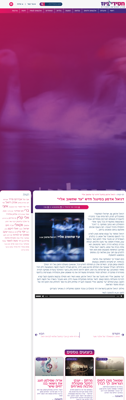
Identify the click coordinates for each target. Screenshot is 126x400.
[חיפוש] (42, 4)
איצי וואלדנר (19, 211)
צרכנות (15, 11)
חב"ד (12, 226)
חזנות (24, 11)
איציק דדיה (21, 214)
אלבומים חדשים (90, 11)
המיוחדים (49, 11)
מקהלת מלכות (10, 238)
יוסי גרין (21, 231)
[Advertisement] (79, 315)
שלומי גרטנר (9, 247)
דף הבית (120, 195)
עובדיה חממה (19, 244)
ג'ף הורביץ (5, 218)
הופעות (68, 11)
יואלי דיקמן (13, 229)
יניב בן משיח (12, 232)
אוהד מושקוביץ (13, 207)
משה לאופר (12, 241)
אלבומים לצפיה (36, 11)
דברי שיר (12, 221)
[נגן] (121, 296)
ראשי (112, 11)
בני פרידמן (12, 218)
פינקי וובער (7, 244)
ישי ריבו (9, 235)
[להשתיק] (43, 296)
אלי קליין (23, 218)
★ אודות (20, 4)
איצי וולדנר (10, 211)
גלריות (59, 11)
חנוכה (20, 229)
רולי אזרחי (17, 247)
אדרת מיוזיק (22, 203)
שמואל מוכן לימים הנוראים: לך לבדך (110, 382)
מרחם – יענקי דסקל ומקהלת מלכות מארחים (82, 383)
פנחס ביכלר (25, 247)
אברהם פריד (15, 199)
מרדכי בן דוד (24, 241)
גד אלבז (26, 222)
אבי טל (26, 200)
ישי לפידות (17, 235)
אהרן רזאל (11, 202)
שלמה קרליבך (25, 250)
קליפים (77, 11)
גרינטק (19, 222)
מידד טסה (20, 238)
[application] (79, 296)
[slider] (38, 296)
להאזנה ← (117, 396)
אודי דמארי (22, 207)
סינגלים (103, 11)
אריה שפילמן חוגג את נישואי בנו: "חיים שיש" (50, 383)
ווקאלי (19, 225)
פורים (12, 244)
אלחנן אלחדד (11, 214)
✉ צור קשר (31, 4)
